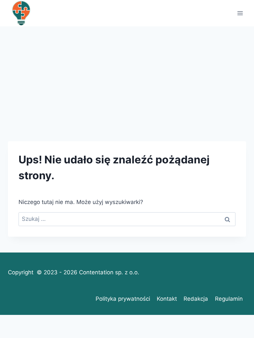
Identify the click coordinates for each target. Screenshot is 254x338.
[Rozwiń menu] (240, 13)
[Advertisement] (127, 76)
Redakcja (196, 298)
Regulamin (229, 298)
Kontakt (167, 298)
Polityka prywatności (123, 298)
